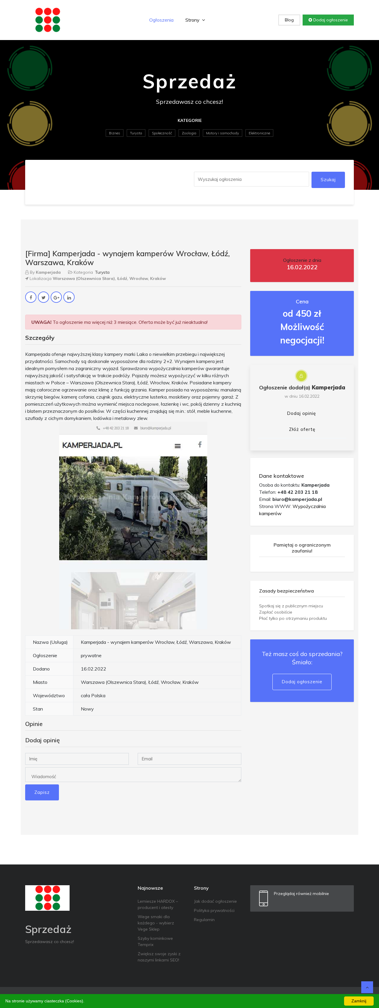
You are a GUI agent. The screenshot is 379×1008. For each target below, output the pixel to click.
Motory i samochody (222, 133)
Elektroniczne (259, 133)
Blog (289, 20)
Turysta (136, 133)
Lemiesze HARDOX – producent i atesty (158, 904)
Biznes (114, 133)
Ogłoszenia (161, 20)
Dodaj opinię (301, 413)
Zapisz (42, 792)
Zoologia (189, 133)
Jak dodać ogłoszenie (215, 901)
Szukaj (328, 179)
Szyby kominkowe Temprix (155, 941)
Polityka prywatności (214, 910)
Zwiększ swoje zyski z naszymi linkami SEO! (159, 957)
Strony (193, 20)
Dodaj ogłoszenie (330, 20)
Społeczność (162, 133)
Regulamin (204, 919)
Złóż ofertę (302, 429)
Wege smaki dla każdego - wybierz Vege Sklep (156, 923)
